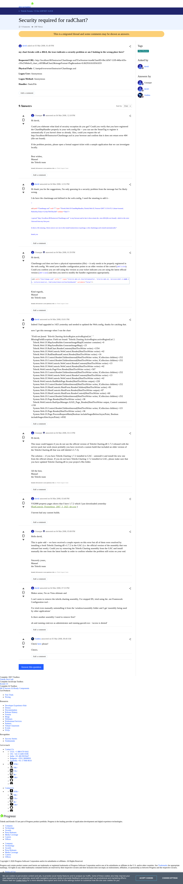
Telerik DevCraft (6, 679)
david (24, 46)
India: (19, 756)
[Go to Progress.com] (8, 817)
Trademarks (162, 865)
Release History (11, 712)
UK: (19, 754)
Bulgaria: (20, 758)
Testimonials (10, 741)
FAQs (7, 730)
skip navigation (25, 7)
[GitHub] (11, 781)
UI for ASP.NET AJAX (43, 11)
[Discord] (11, 784)
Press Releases (10, 832)
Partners (8, 723)
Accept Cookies (146, 878)
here (39, 644)
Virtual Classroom (12, 726)
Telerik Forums (26, 11)
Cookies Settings (170, 878)
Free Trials (9, 695)
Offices (8, 839)
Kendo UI (4, 684)
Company (9, 826)
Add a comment (26, 93)
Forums (8, 714)
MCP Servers (5, 688)
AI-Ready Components (20, 688)
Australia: (21, 761)
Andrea (38, 639)
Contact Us (9, 749)
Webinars (8, 719)
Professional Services (13, 721)
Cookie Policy (21, 880)
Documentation (11, 710)
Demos (8, 708)
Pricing (8, 697)
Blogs (7, 717)
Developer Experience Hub (16, 705)
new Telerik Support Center (61, 168)
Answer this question (31, 667)
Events (7, 728)
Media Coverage (11, 835)
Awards (8, 830)
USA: (19, 752)
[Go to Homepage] (32, 7)
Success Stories (11, 739)
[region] (91, 878)
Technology (9, 828)
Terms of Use (10, 872)
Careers (8, 837)
